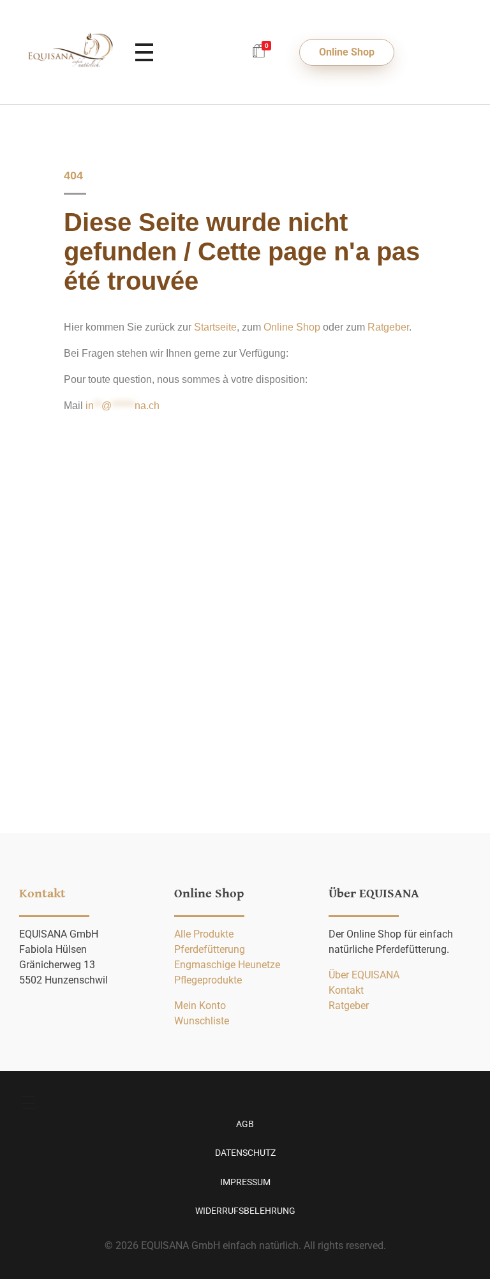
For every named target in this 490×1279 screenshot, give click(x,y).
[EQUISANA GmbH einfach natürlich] (70, 50)
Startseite (215, 327)
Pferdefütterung (209, 949)
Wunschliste (201, 1021)
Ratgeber (388, 327)
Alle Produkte (204, 934)
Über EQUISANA (364, 975)
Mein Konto (200, 1005)
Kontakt (346, 990)
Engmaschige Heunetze (227, 965)
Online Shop (292, 327)
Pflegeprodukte (208, 980)
